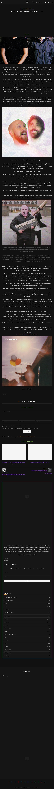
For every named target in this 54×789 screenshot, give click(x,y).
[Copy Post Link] (31, 401)
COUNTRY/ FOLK (27, 600)
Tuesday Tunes (27, 653)
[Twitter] (33, 2)
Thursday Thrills (27, 649)
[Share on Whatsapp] (28, 401)
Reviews (27, 640)
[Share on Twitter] (22, 401)
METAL (27, 625)
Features (27, 606)
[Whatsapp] (38, 782)
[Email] (41, 2)
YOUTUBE (35, 334)
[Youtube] (40, 2)
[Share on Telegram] (30, 401)
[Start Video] (27, 497)
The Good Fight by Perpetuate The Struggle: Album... (14, 462)
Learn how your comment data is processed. (26, 436)
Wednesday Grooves (27, 656)
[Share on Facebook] (21, 401)
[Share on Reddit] (27, 401)
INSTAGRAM (19, 334)
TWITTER (25, 334)
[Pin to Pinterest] (24, 401)
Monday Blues (27, 628)
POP (27, 637)
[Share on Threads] (33, 401)
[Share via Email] (34, 401)
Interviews (27, 622)
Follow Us (6, 560)
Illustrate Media (37, 786)
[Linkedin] (38, 2)
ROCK (27, 646)
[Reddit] (48, 2)
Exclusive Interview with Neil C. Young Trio (39, 462)
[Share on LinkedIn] (25, 401)
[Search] (52, 2)
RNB (27, 643)
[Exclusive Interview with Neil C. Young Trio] (40, 452)
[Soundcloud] (43, 2)
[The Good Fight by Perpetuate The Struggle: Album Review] (14, 452)
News (27, 631)
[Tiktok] (50, 2)
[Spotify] (45, 2)
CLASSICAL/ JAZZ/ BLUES (27, 597)
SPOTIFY (30, 334)
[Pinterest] (36, 2)
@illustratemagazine (6, 675)
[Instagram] (35, 2)
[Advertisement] (27, 23)
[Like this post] (19, 401)
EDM (27, 603)
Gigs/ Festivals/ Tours (27, 612)
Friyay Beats (27, 609)
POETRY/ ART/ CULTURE (27, 634)
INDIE (27, 619)
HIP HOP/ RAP (27, 615)
